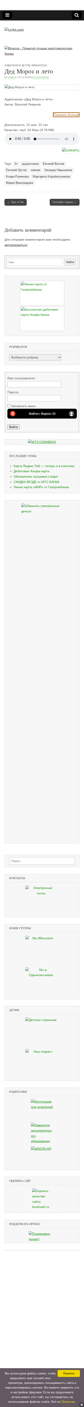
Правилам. (68, 1401)
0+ (16, 163)
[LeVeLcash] (14, 26)
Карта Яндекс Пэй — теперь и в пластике (44, 466)
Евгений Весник (53, 163)
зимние (35, 170)
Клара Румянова (17, 176)
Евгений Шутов (16, 170)
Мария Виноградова (19, 182)
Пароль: (13, 392)
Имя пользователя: (21, 378)
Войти (13, 427)
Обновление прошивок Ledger (36, 476)
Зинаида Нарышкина (58, 170)
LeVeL (11, 77)
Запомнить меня (23, 406)
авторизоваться (15, 245)
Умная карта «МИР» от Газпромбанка (41, 487)
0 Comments (41, 77)
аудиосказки (30, 163)
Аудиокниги (12, 65)
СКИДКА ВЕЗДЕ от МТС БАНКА (36, 482)
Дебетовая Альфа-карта (31, 471)
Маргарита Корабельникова (51, 176)
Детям (26, 65)
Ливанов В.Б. (39, 65)
